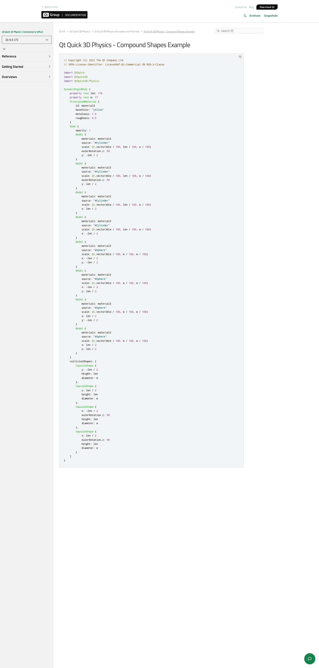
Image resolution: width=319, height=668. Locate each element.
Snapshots (271, 15)
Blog (251, 7)
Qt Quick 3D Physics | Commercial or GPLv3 (22, 32)
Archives (254, 15)
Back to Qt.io (51, 7)
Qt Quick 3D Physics (80, 31)
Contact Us (241, 7)
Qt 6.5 (62, 31)
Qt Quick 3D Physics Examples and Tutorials (116, 31)
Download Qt (267, 7)
